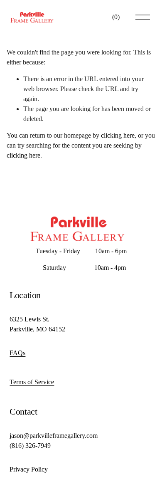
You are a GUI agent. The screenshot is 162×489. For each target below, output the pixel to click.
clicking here (118, 135)
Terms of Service (32, 381)
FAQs (17, 352)
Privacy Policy (29, 469)
